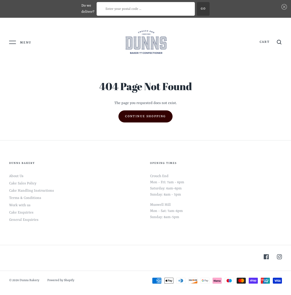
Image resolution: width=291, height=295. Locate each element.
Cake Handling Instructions (31, 191)
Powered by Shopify (60, 280)
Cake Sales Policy (22, 183)
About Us (16, 176)
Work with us (19, 205)
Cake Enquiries (21, 213)
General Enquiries (23, 220)
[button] (283, 7)
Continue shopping (145, 116)
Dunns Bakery (30, 280)
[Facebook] (266, 258)
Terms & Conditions (25, 198)
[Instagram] (279, 258)
